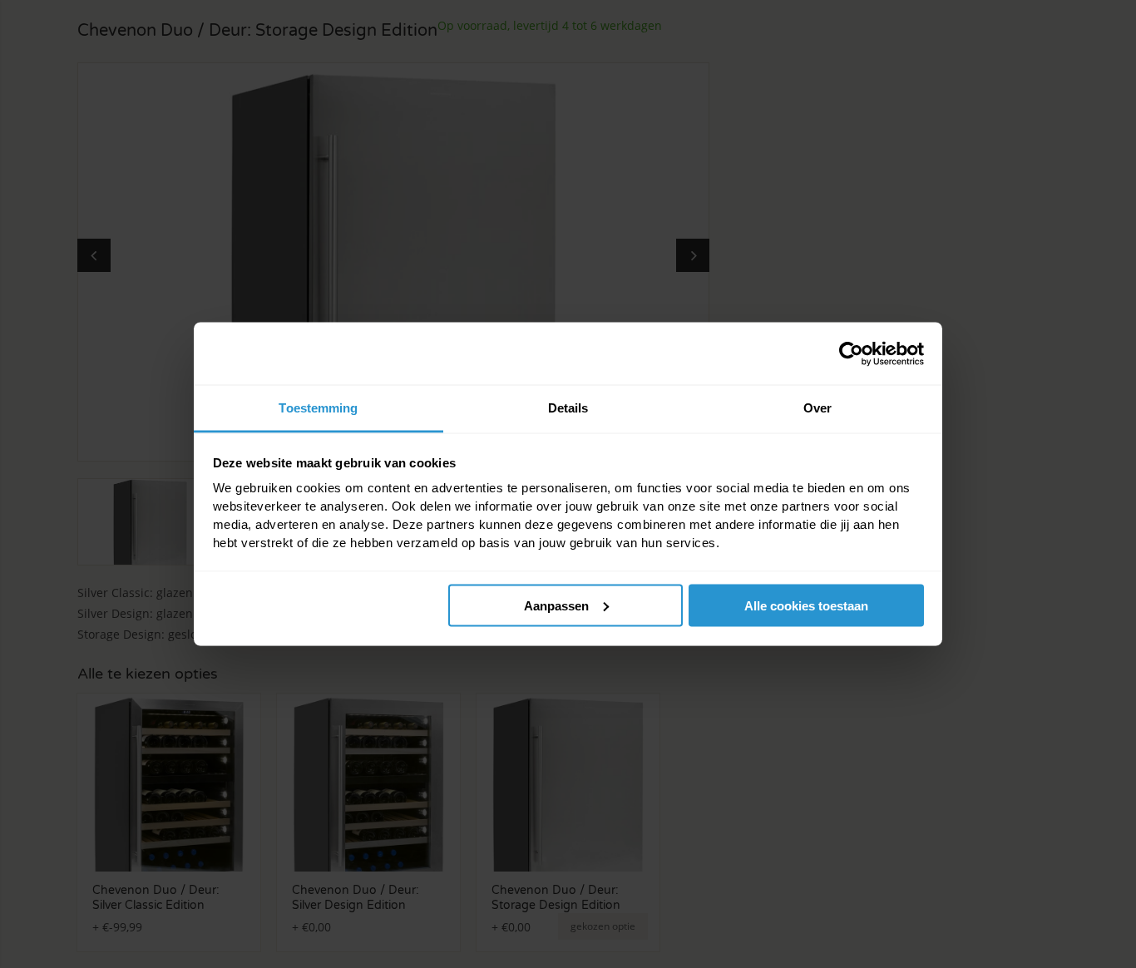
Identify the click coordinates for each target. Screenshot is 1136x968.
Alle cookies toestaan (806, 605)
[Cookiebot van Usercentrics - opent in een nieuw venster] (851, 353)
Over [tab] (817, 408)
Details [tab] (568, 408)
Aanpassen (556, 605)
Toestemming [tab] (318, 408)
